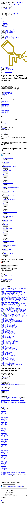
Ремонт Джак (4, 419)
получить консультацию (12, 265)
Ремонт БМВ (4, 412)
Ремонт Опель (4, 441)
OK (1, 500)
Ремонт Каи (3, 428)
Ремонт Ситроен (4, 450)
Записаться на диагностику (7, 472)
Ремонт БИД (3, 411)
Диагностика (8, 30)
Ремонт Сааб (3, 446)
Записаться (3, 123)
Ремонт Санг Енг (5, 447)
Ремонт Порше (4, 444)
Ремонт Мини (4, 436)
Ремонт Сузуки (4, 452)
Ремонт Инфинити (5, 424)
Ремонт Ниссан (4, 439)
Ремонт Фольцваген (5, 457)
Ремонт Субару (4, 451)
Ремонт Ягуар (4, 467)
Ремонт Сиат (4, 449)
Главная (5, 21)
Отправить (3, 497)
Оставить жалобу (4, 473)
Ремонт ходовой (9, 36)
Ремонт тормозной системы (11, 38)
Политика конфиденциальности (8, 474)
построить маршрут (5, 384)
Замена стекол (8, 70)
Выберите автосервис (6, 482)
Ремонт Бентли (4, 413)
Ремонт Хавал (4, 458)
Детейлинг (7, 68)
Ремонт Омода (4, 440)
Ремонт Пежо (4, 442)
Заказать (5, 159)
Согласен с (12, 486)
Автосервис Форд (7, 92)
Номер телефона (4, 483)
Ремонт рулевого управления (12, 37)
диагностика (3, 265)
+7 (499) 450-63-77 (14, 4)
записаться (22, 384)
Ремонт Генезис (4, 417)
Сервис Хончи (4, 469)
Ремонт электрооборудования (12, 35)
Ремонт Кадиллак (5, 426)
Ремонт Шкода (4, 466)
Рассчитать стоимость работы (7, 471)
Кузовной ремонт (9, 69)
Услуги (5, 23)
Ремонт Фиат (4, 456)
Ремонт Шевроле (4, 464)
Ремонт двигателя (9, 32)
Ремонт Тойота (4, 455)
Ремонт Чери (4, 463)
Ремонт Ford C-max (7, 93)
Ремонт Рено (3, 445)
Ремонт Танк (4, 453)
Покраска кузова (4, 67)
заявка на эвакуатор (5, 266)
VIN (2, 485)
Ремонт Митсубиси (5, 437)
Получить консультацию (6, 8)
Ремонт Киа (3, 429)
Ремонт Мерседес (5, 435)
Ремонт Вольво (4, 414)
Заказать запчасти (19, 471)
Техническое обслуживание (11, 29)
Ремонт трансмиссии (10, 31)
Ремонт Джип (4, 422)
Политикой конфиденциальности (15, 486)
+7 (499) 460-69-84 (19, 2)
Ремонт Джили (4, 420)
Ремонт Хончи (4, 461)
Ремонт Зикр (3, 423)
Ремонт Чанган (4, 462)
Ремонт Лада (3, 430)
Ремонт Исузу (4, 425)
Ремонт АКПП (8, 72)
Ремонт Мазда (4, 434)
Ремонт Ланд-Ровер (5, 431)
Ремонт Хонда (4, 460)
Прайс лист (6, 24)
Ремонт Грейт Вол (5, 418)
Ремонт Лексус (4, 433)
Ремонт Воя (3, 415)
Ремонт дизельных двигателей (12, 33)
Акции (4, 25)
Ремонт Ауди (4, 409)
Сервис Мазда (4, 468)
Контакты (5, 26)
